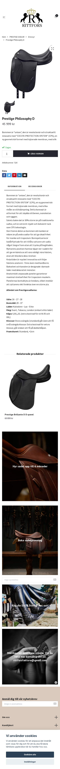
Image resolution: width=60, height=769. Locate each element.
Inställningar (30, 762)
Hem (4, 46)
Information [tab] (14, 196)
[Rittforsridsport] (30, 22)
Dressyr (31, 46)
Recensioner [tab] (35, 196)
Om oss (6, 726)
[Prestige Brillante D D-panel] (30, 397)
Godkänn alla (30, 754)
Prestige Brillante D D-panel (19, 424)
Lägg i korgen (37, 163)
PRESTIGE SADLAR (17, 46)
